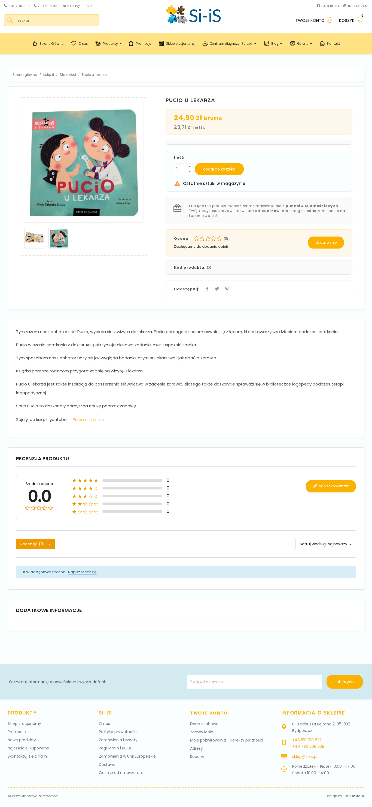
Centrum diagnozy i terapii (231, 43)
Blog (274, 43)
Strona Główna (51, 43)
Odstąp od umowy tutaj (121, 772)
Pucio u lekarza (88, 420)
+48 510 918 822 (307, 740)
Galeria (302, 43)
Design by (345, 796)
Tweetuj (216, 288)
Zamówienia (201, 732)
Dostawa (107, 764)
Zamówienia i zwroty (118, 740)
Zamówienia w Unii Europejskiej (128, 756)
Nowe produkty (22, 740)
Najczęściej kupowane (28, 748)
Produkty (110, 43)
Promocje (143, 43)
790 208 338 (19, 6)
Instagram (358, 6)
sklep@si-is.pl (80, 6)
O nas (83, 43)
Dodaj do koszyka (219, 169)
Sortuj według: (313, 544)
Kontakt (333, 43)
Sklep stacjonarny (180, 43)
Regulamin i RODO (116, 748)
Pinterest (225, 288)
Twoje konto (209, 713)
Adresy (196, 748)
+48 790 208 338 (308, 746)
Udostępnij (206, 288)
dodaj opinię (326, 242)
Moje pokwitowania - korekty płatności (226, 740)
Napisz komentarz (333, 485)
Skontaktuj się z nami (28, 756)
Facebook (330, 6)
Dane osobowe (204, 724)
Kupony (197, 756)
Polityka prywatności (118, 731)
